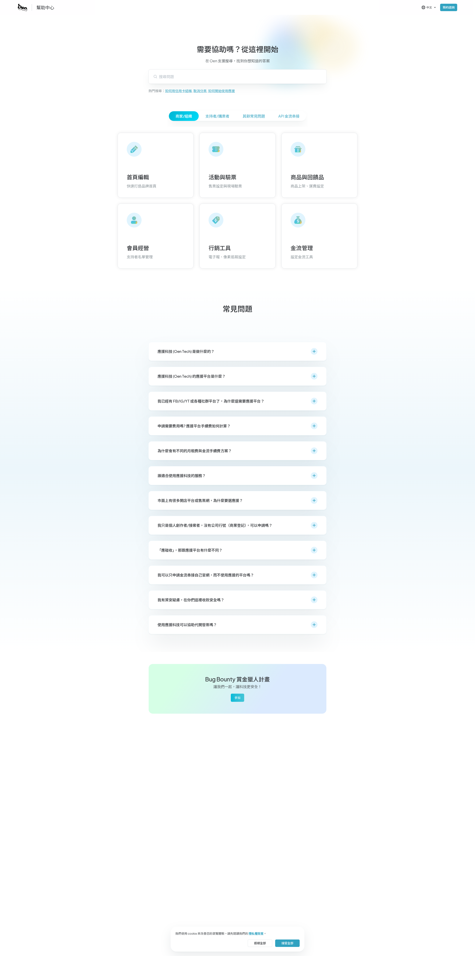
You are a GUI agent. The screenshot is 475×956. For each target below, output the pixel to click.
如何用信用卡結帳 (178, 91)
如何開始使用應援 (221, 91)
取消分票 (200, 91)
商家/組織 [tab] (184, 116)
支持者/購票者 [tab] (217, 116)
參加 (237, 698)
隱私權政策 (256, 933)
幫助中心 (45, 7)
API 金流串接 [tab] (288, 116)
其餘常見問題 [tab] (254, 116)
